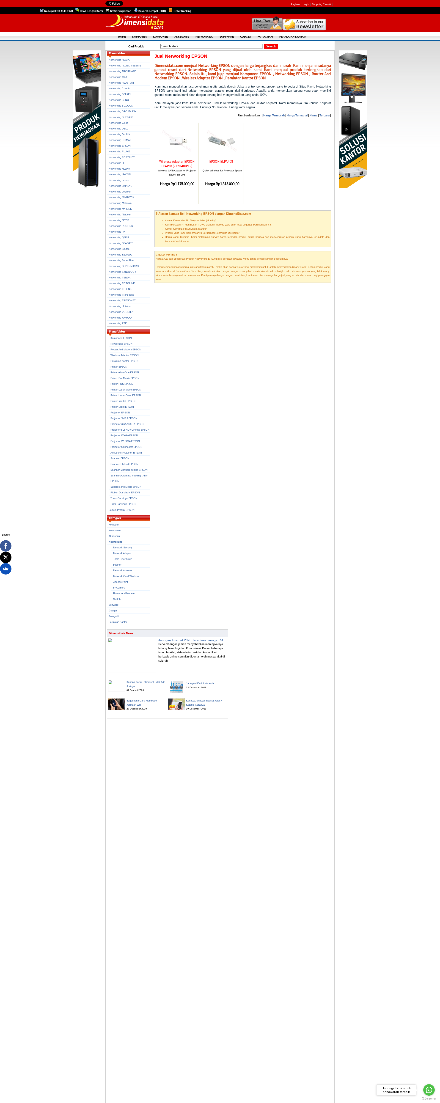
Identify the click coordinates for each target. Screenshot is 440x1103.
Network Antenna (122, 570)
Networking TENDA (119, 277)
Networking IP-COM (120, 174)
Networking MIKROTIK (121, 197)
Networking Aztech (119, 88)
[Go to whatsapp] (429, 1090)
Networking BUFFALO (121, 117)
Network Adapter (122, 553)
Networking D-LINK (119, 134)
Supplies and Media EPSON (125, 486)
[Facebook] (5, 546)
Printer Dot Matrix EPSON (124, 378)
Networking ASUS (118, 77)
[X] (5, 557)
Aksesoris (114, 536)
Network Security (122, 547)
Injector (117, 564)
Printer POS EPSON (121, 383)
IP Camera (119, 587)
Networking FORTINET (122, 157)
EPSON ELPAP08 (221, 161)
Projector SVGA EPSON (123, 418)
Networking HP (117, 163)
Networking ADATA (119, 59)
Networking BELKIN (120, 94)
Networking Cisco (118, 122)
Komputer (114, 524)
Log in (306, 4)
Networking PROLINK (121, 226)
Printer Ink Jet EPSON (122, 401)
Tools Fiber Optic (122, 559)
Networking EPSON (120, 145)
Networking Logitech (120, 191)
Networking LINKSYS (120, 185)
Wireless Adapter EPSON (124, 355)
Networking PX (117, 231)
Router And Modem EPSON (125, 349)
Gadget (113, 610)
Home (122, 36)
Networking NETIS (119, 220)
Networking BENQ (119, 100)
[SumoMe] (5, 569)
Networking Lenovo (119, 180)
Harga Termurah (274, 115)
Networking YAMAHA (120, 317)
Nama (313, 115)
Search (271, 46)
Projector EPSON (120, 412)
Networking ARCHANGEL (123, 71)
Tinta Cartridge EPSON (123, 504)
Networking (116, 541)
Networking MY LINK (120, 208)
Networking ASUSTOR (121, 82)
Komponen (115, 530)
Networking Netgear (120, 214)
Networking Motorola (120, 203)
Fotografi (113, 616)
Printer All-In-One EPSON (124, 372)
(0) (330, 4)
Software (113, 604)
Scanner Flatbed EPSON (124, 464)
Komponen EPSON (121, 338)
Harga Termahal (297, 115)
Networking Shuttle (119, 249)
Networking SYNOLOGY (122, 271)
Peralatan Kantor (118, 622)
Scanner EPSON (119, 458)
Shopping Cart (320, 4)
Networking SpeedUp (120, 254)
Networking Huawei (119, 168)
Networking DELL (118, 128)
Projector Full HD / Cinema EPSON (129, 429)
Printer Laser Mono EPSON (125, 389)
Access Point (120, 581)
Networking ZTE (118, 323)
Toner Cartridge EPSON (123, 498)
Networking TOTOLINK (122, 283)
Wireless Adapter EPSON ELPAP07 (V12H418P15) (177, 163)
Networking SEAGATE (121, 243)
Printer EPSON (118, 366)
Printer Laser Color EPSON (125, 395)
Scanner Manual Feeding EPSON (129, 469)
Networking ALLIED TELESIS (125, 65)
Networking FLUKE (119, 151)
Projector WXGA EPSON (124, 435)
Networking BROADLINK (122, 111)
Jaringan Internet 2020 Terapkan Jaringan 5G (191, 640)
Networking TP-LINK (120, 289)
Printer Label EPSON (122, 406)
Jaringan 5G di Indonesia (200, 683)
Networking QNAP (119, 237)
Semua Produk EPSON (122, 510)
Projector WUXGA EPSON (125, 441)
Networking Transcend (121, 294)
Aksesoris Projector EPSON (126, 452)
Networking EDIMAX (120, 140)
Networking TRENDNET (122, 300)
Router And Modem (124, 593)
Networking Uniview (120, 306)
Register (295, 4)
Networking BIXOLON (121, 105)
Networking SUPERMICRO (124, 266)
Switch (117, 599)
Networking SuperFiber (121, 260)
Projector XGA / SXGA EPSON (127, 424)
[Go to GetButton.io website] (429, 1098)
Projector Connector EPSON (126, 447)
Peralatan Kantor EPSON (124, 361)
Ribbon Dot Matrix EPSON (125, 492)
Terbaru (324, 115)
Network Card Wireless (126, 576)
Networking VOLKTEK (121, 312)
